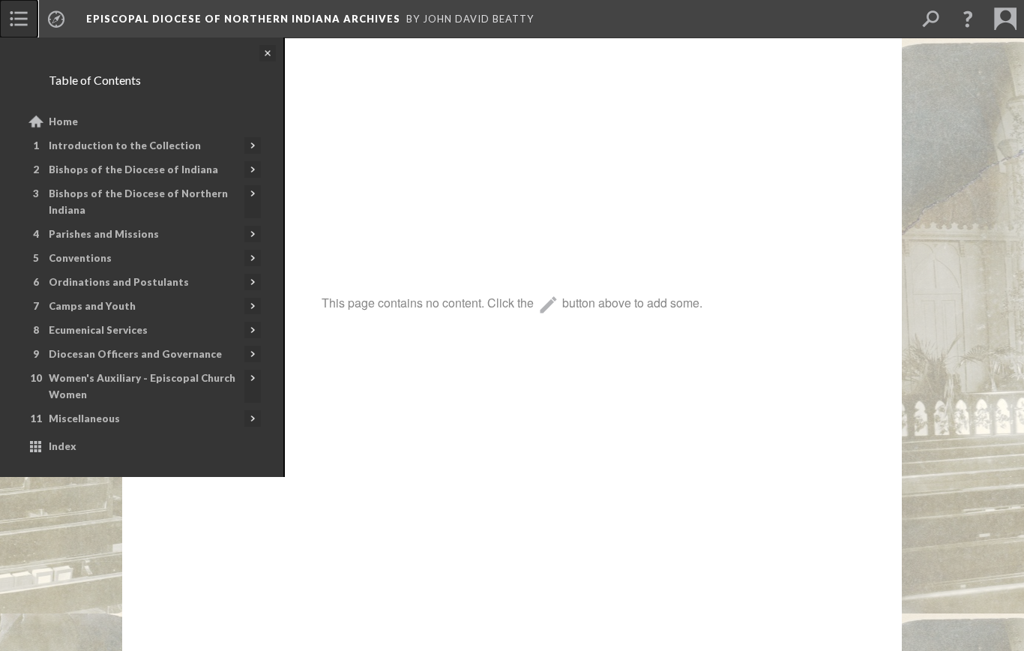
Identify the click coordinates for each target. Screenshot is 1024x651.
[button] (968, 19)
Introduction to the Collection (125, 146)
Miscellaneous (84, 418)
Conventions (80, 258)
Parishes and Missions (104, 234)
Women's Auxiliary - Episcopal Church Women (142, 386)
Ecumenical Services (98, 330)
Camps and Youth (92, 306)
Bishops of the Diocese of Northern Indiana (138, 202)
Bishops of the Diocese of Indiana (133, 170)
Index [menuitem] (62, 446)
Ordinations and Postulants (119, 282)
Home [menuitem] (63, 122)
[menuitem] (18, 19)
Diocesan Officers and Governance (135, 354)
